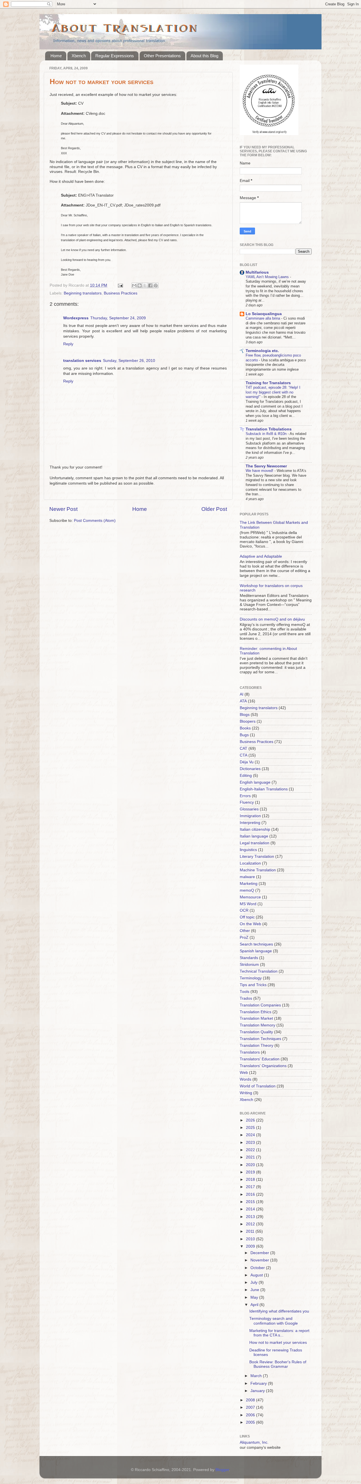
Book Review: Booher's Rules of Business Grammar (277, 1364)
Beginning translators (83, 293)
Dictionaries (250, 769)
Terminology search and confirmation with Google (273, 1320)
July (254, 1282)
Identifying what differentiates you (279, 1311)
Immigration (250, 816)
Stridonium (249, 964)
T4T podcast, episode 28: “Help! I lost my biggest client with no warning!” (273, 392)
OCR (244, 910)
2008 (251, 1400)
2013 (251, 1217)
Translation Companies (260, 1005)
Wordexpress (76, 318)
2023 (251, 1142)
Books (245, 728)
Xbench (79, 55)
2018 (251, 1179)
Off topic (247, 917)
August (257, 1275)
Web (244, 1072)
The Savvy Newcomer (266, 466)
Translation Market (256, 1018)
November (260, 1260)
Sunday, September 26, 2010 (129, 361)
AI (241, 694)
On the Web (250, 924)
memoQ (247, 890)
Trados (246, 998)
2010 (251, 1239)
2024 (251, 1135)
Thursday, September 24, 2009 (118, 318)
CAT (243, 748)
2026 (251, 1120)
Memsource (250, 897)
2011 (251, 1231)
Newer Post (63, 509)
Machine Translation (258, 870)
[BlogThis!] (139, 285)
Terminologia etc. (262, 351)
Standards (249, 958)
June (255, 1290)
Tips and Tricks (253, 985)
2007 (251, 1407)
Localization (250, 863)
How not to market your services (278, 1342)
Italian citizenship (255, 829)
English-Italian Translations (264, 789)
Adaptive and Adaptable (261, 556)
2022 (251, 1150)
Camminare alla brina (263, 318)
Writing (246, 1093)
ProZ (244, 937)
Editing (246, 775)
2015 (251, 1202)
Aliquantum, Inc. (254, 1442)
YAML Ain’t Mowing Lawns (268, 277)
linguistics (248, 850)
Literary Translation (257, 856)
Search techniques (256, 944)
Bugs (244, 735)
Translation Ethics (255, 1012)
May (254, 1297)
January (258, 1391)
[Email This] (134, 285)
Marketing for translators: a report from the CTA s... (279, 1333)
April (254, 1305)
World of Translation (258, 1086)
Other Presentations (162, 55)
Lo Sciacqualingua (264, 314)
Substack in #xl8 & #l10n (267, 434)
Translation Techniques (260, 1039)
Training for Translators (268, 383)
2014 (251, 1209)
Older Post (214, 509)
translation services (82, 361)
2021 (251, 1157)
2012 (251, 1224)
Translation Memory (257, 1025)
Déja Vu (247, 762)
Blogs (245, 715)
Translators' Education (259, 1059)
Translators (250, 1052)
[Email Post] (120, 285)
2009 (251, 1246)
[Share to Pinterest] (156, 285)
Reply (68, 344)
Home (56, 55)
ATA (243, 701)
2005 (251, 1422)
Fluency (247, 802)
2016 (251, 1194)
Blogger (222, 1470)
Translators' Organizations (263, 1066)
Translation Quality (256, 1032)
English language (255, 782)
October (258, 1268)
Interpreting (250, 823)
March (256, 1376)
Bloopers (248, 721)
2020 (251, 1165)
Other (245, 931)
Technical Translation (259, 971)
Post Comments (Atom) (95, 520)
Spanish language (256, 951)
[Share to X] (145, 285)
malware (247, 877)
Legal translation (254, 843)
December (260, 1253)
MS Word (248, 904)
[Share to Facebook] (150, 285)
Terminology (251, 978)
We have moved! (260, 471)
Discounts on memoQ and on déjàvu (272, 619)
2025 (251, 1127)
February (259, 1383)
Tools (244, 992)
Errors (245, 796)
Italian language (254, 836)
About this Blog (204, 55)
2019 (251, 1172)
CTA (243, 755)
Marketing (248, 883)
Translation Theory (256, 1045)
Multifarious (257, 272)
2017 (251, 1187)
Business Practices (120, 293)
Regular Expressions (114, 55)
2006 (251, 1415)
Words (245, 1079)
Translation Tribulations (269, 429)
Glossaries (249, 809)
